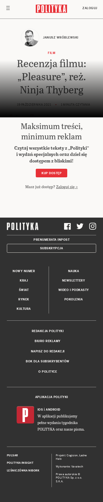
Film (51, 53)
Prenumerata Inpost (51, 240)
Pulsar (12, 455)
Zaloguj (89, 8)
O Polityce (47, 372)
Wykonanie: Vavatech (69, 466)
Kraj (24, 280)
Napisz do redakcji (48, 351)
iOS (40, 409)
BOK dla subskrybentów (48, 361)
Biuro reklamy (48, 341)
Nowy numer (24, 271)
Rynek (23, 299)
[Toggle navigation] (8, 9)
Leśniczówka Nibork (23, 470)
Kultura (24, 309)
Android (53, 409)
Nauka (73, 271)
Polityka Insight (20, 463)
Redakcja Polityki (48, 331)
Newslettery (73, 280)
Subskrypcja (51, 248)
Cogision (72, 455)
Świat (24, 290)
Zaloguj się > (67, 186)
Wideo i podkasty (73, 290)
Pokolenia (73, 299)
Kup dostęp (51, 173)
